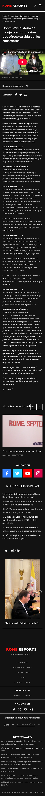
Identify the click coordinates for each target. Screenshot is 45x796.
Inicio (4, 16)
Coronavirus (13, 16)
